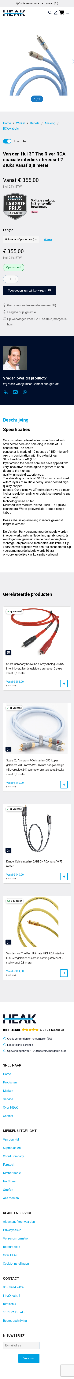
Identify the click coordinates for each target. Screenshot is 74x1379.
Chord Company (13, 1156)
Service (8, 1099)
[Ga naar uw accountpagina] (56, 12)
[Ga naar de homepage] (14, 13)
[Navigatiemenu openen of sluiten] (68, 12)
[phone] (6, 392)
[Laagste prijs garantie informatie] (15, 206)
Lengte (8, 230)
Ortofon (8, 1190)
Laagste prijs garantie (21, 312)
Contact (8, 1116)
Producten (10, 1082)
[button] (34, 1030)
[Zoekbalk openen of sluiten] (50, 12)
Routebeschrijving (15, 1320)
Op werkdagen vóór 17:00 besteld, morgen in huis (36, 1050)
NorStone (9, 1181)
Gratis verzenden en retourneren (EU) (38, 3)
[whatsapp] (25, 392)
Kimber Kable (12, 1173)
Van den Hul (11, 1139)
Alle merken (11, 1198)
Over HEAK (10, 1107)
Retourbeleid (11, 1247)
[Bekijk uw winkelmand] (62, 12)
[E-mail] (15, 392)
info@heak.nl (11, 1295)
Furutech (8, 1164)
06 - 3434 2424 (13, 1287)
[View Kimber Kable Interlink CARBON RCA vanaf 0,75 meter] (64, 876)
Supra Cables (12, 1148)
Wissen (48, 239)
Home (7, 1074)
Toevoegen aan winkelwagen (27, 290)
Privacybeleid (12, 1230)
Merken (8, 1091)
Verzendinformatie (15, 1238)
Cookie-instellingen (16, 1263)
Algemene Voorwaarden (19, 1222)
